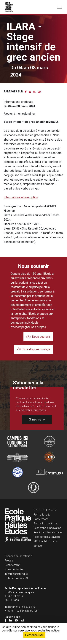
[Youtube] (16, 620)
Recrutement (12, 564)
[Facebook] (5, 620)
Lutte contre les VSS (16, 578)
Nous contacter (14, 569)
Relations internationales (48, 532)
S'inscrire (35, 419)
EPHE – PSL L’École (45, 510)
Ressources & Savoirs (47, 536)
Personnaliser (34, 635)
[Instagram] (22, 620)
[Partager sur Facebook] (25, 91)
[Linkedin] (10, 620)
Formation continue (45, 523)
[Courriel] (39, 91)
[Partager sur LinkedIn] (30, 91)
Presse (9, 560)
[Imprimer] (34, 91)
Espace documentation (18, 556)
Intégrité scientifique (16, 573)
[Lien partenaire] (17, 441)
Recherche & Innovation (47, 527)
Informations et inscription (21, 197)
